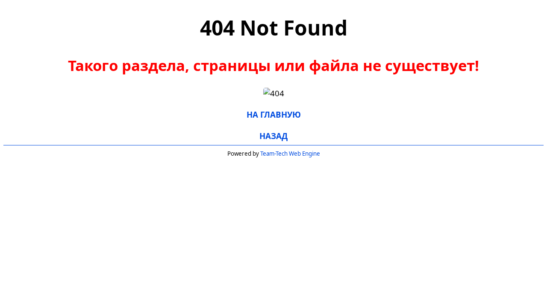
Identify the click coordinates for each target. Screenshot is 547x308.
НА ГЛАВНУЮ (274, 114)
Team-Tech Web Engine (290, 153)
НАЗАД (273, 135)
